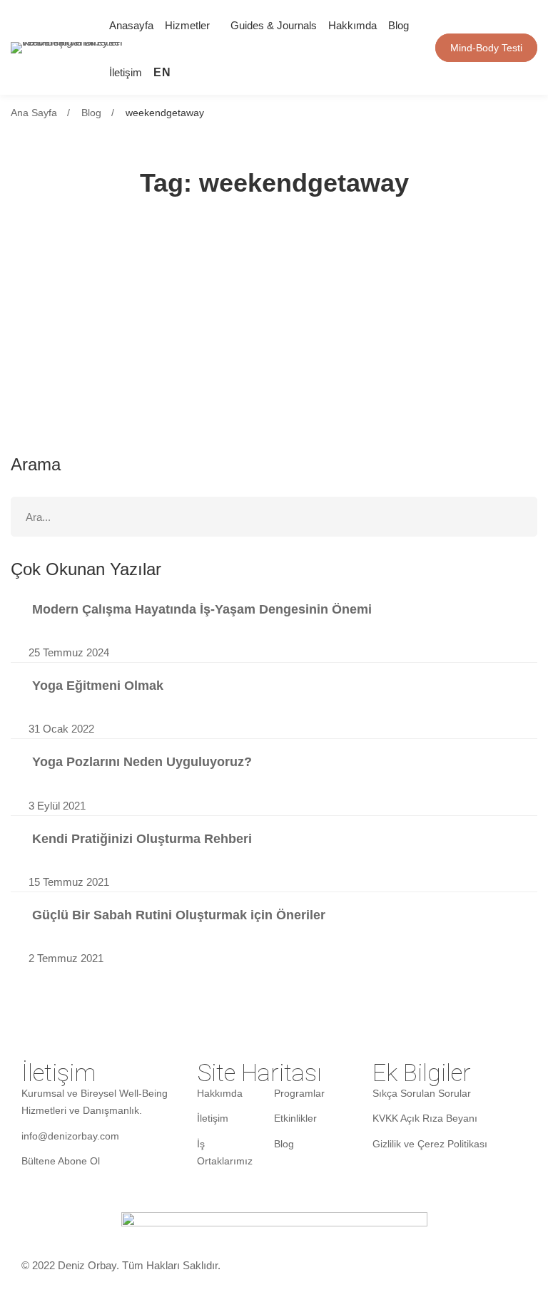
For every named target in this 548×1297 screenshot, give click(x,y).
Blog (91, 112)
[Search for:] (274, 517)
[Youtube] (332, 47)
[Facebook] (355, 47)
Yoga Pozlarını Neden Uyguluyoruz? (142, 762)
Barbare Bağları (85, 307)
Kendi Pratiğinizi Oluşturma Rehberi (142, 839)
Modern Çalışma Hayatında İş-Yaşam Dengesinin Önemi (202, 609)
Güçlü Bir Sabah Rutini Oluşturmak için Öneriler (178, 915)
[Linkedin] (310, 47)
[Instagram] (287, 47)
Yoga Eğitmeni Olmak (97, 685)
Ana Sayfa (34, 112)
